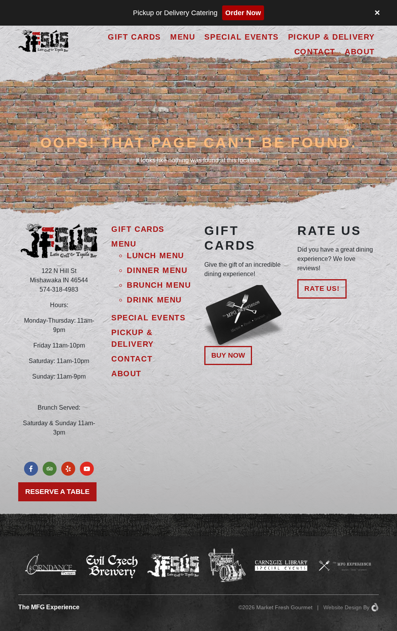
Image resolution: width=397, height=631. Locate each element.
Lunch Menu (155, 255)
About (360, 51)
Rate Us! (322, 288)
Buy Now (228, 355)
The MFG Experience (48, 607)
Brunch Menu (159, 285)
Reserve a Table (57, 491)
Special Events (241, 37)
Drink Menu (154, 300)
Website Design (342, 607)
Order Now (243, 13)
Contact (314, 51)
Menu (182, 37)
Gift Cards (134, 37)
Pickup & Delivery (331, 37)
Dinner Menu (157, 270)
